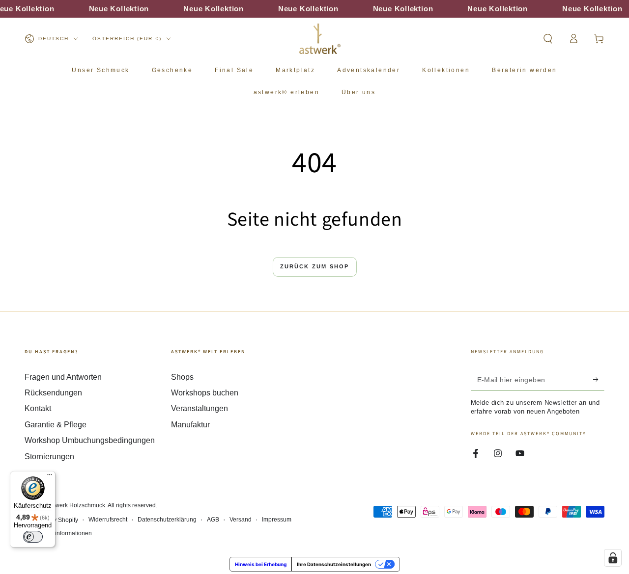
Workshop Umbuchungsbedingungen (90, 440)
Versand (240, 519)
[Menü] (50, 477)
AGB (213, 519)
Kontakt (38, 408)
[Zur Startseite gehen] (320, 39)
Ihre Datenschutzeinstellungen (334, 564)
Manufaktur (190, 424)
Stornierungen (49, 456)
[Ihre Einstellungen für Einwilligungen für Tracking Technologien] (612, 557)
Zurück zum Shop (314, 266)
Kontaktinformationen (63, 533)
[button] (548, 39)
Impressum (276, 519)
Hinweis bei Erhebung (260, 564)
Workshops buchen (204, 393)
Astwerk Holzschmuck (76, 505)
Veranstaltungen (199, 408)
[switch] (33, 537)
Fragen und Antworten (63, 377)
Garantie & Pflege (55, 424)
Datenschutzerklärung (167, 519)
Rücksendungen (53, 393)
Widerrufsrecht (107, 519)
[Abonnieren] (598, 380)
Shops (182, 377)
